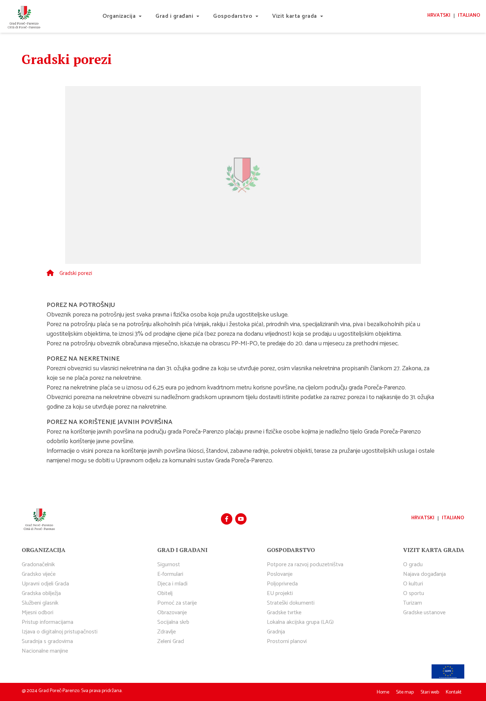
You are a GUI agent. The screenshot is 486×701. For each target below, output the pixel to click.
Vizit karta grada (294, 16)
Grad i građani (174, 16)
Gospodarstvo (232, 16)
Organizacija (119, 16)
